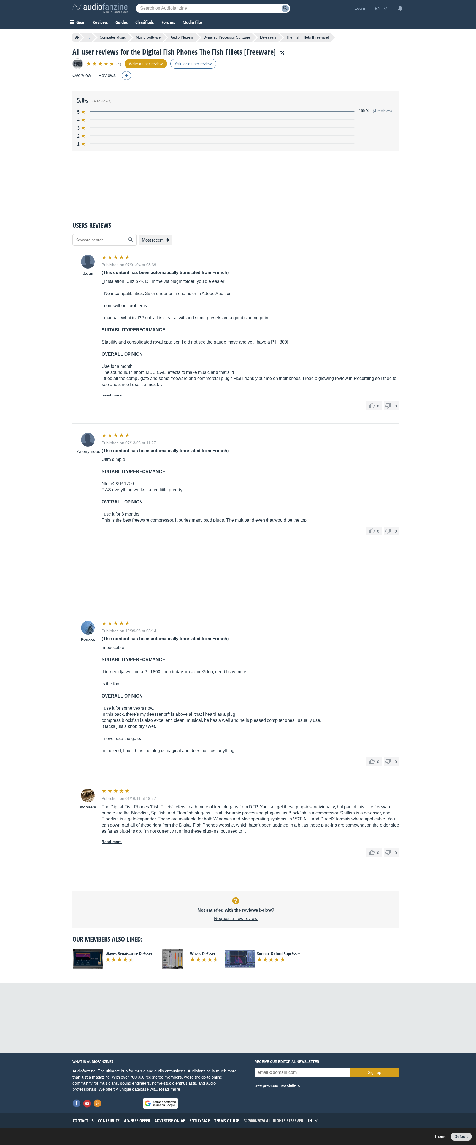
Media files (192, 22)
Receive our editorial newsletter (287, 1062)
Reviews (100, 22)
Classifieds (144, 22)
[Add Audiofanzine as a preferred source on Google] (160, 1103)
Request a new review (236, 918)
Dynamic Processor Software (227, 37)
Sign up (374, 1072)
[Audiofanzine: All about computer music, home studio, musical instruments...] (100, 8)
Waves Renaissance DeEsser (129, 954)
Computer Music (113, 37)
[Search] (285, 8)
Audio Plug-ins (182, 37)
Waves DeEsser (202, 954)
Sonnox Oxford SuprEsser (278, 954)
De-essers (268, 37)
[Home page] (77, 37)
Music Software (148, 37)
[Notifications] (400, 8)
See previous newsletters (277, 1085)
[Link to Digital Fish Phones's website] (280, 53)
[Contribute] (126, 75)
